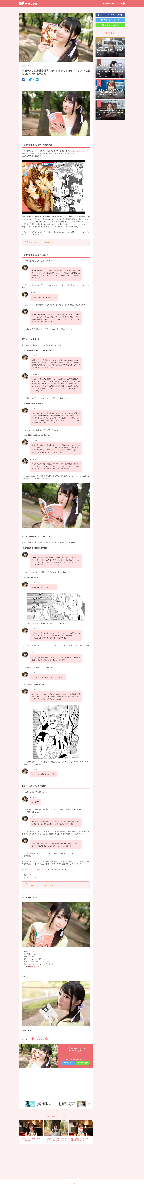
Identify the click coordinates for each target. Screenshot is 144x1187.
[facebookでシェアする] (33, 1039)
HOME (105, 3)
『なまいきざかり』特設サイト (34, 869)
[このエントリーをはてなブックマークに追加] (45, 1039)
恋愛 (23, 66)
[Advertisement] (56, 1083)
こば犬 (33, 877)
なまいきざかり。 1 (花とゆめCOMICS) (41, 242)
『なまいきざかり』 (78, 151)
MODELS (111, 3)
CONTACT (118, 3)
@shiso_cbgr (34, 967)
